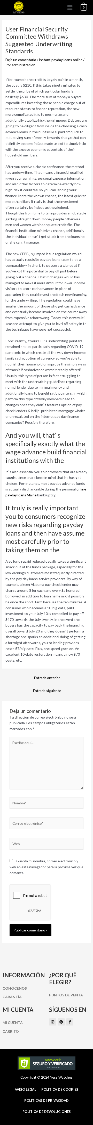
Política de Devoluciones (46, 1112)
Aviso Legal (25, 1089)
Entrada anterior (47, 678)
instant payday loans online (60, 59)
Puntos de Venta (66, 995)
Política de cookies (59, 1089)
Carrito (11, 1031)
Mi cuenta (13, 1022)
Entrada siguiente (47, 690)
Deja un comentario (20, 59)
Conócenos (15, 988)
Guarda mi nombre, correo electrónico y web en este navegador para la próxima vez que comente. (46, 867)
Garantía (12, 997)
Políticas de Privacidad (46, 1100)
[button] (70, 7)
